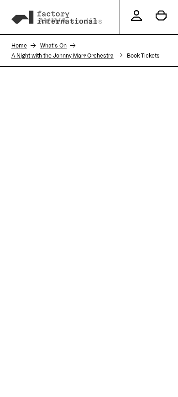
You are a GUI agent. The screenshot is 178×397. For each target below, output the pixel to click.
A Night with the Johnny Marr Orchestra (62, 55)
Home (19, 45)
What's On (53, 45)
